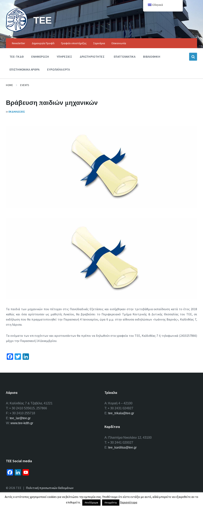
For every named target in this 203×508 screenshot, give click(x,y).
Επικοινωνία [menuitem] (119, 43)
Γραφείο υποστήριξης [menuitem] (74, 43)
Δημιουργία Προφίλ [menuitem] (43, 43)
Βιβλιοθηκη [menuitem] (151, 56)
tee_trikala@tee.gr (121, 413)
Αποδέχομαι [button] (91, 502)
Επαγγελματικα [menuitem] (124, 56)
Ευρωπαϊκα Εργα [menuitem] (58, 69)
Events (24, 85)
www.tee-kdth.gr (22, 423)
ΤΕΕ (42, 20)
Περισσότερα (128, 502)
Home (9, 85)
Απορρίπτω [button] (110, 502)
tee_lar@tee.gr (20, 418)
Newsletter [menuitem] (18, 43)
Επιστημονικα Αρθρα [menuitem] (24, 69)
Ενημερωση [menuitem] (40, 56)
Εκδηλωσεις (17, 111)
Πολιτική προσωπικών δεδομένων (50, 488)
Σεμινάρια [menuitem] (99, 43)
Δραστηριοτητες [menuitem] (92, 56)
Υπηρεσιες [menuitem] (64, 56)
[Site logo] (16, 31)
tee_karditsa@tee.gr (122, 447)
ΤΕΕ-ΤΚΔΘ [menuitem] (17, 56)
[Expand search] (193, 57)
